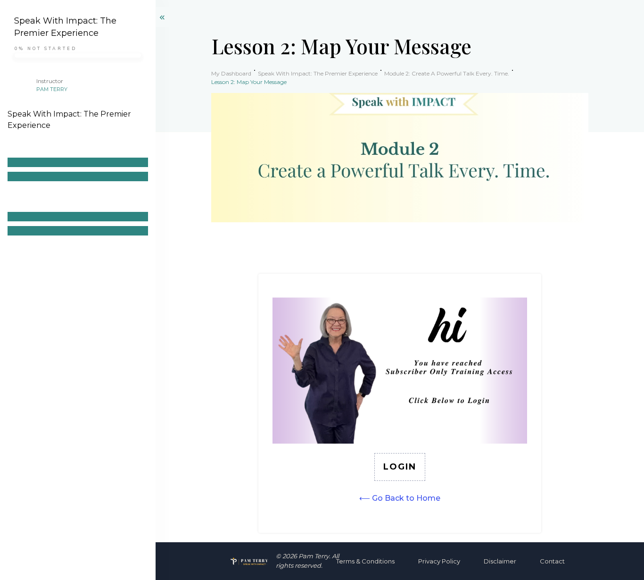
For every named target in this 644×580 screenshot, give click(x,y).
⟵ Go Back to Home (399, 498)
